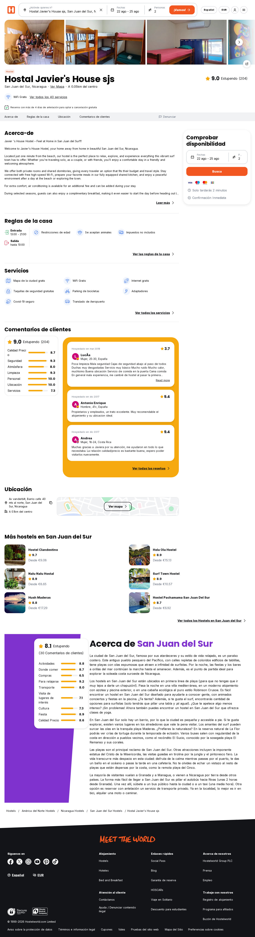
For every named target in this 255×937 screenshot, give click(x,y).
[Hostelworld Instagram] (28, 862)
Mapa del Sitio (174, 929)
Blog (154, 870)
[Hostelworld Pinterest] (46, 862)
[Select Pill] (235, 10)
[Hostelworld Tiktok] (55, 862)
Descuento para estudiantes (169, 909)
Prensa (207, 870)
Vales (121, 929)
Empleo (207, 880)
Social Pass (158, 860)
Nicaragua (39, 86)
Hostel (9, 71)
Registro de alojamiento (218, 899)
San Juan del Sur (17, 86)
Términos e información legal (76, 929)
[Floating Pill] (239, 42)
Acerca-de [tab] (11, 116)
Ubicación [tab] (64, 116)
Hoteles (104, 870)
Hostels (103, 860)
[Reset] (101, 9)
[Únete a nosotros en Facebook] (10, 862)
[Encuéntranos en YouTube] (37, 862)
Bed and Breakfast (111, 880)
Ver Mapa (57, 86)
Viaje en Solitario (161, 899)
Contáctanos (107, 899)
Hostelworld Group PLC (217, 860)
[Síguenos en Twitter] (19, 862)
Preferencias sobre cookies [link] (206, 929)
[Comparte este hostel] (247, 64)
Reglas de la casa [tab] (38, 116)
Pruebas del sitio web (145, 929)
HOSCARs (157, 889)
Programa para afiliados (218, 909)
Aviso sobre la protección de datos (29, 929)
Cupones (106, 929)
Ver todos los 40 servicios (48, 97)
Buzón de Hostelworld (217, 919)
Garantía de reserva (163, 880)
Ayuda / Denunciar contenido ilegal (117, 909)
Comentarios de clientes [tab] (95, 116)
